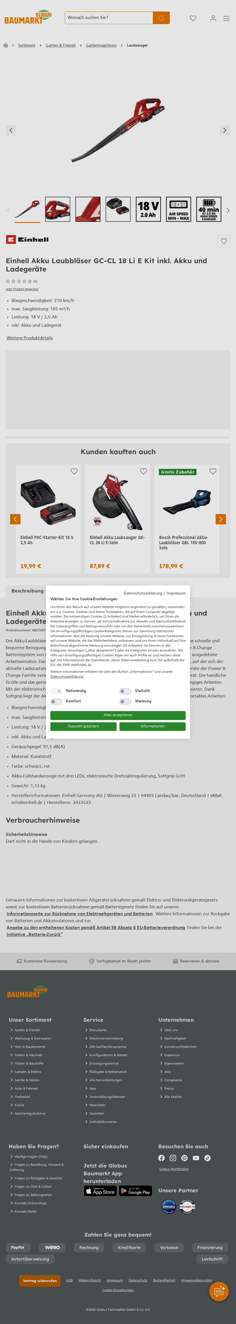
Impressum (176, 593)
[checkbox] (56, 691)
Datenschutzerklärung (143, 593)
